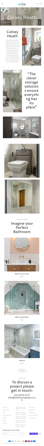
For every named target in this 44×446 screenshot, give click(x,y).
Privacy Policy (32, 407)
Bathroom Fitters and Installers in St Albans (20, 421)
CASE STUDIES (6, 409)
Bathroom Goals (8, 443)
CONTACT (5, 423)
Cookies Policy (32, 409)
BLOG (4, 420)
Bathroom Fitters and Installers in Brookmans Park (21, 409)
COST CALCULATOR (7, 415)
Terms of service (37, 443)
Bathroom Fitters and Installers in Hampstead (21, 413)
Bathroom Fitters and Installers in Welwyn (20, 425)
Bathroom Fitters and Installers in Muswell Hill (21, 417)
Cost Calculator (32, 417)
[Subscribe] (22, 433)
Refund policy (30, 443)
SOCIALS (5, 417)
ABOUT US (5, 407)
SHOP (4, 412)
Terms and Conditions (33, 415)
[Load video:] (22, 127)
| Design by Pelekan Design (16, 443)
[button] (2, 3)
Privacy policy (24, 443)
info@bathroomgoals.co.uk (22, 399)
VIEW (21, 276)
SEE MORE (22, 370)
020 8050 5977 (22, 395)
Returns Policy (32, 412)
